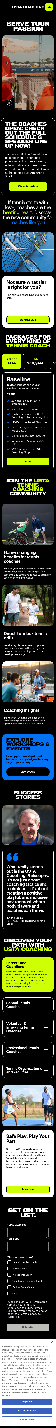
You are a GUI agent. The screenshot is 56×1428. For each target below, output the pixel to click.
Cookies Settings (27, 1419)
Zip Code (14, 1239)
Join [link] (49, 7)
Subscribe (28, 1327)
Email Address (17, 1225)
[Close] (51, 1342)
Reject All (27, 1402)
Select (28, 461)
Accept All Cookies (27, 1411)
